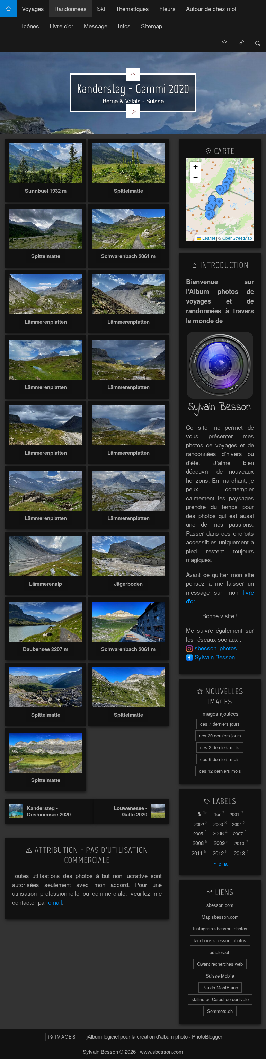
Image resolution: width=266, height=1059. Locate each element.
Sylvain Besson (215, 657)
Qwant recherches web (220, 964)
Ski (101, 8)
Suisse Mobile (220, 975)
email (55, 902)
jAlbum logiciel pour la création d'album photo (137, 1036)
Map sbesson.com (220, 916)
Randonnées (70, 8)
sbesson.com (219, 905)
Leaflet (208, 238)
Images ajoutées (220, 713)
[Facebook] (189, 657)
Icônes (30, 25)
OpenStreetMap (237, 238)
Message (95, 25)
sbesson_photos (216, 648)
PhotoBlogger (207, 1036)
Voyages (33, 8)
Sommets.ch (220, 1011)
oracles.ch (220, 952)
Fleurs (167, 8)
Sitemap (151, 25)
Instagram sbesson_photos (220, 928)
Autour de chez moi (211, 8)
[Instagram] (189, 648)
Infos (124, 25)
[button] (209, 215)
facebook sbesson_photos (220, 940)
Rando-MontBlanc (220, 987)
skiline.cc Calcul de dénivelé (220, 999)
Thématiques (132, 8)
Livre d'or (61, 25)
